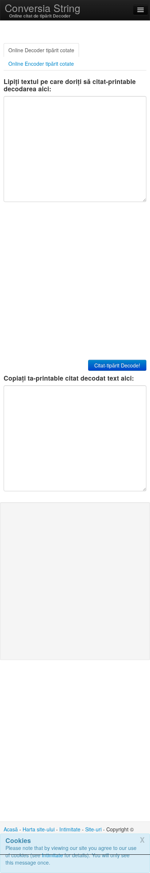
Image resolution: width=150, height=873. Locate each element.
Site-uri (93, 829)
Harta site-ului (39, 829)
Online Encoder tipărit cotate (41, 63)
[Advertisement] (75, 864)
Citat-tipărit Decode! (117, 365)
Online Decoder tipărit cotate (41, 50)
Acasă (11, 829)
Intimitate (69, 829)
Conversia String (42, 7)
